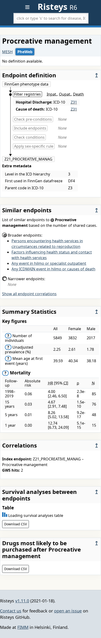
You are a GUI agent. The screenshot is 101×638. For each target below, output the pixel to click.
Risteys (57, 6)
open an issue (68, 611)
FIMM (22, 627)
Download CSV (15, 524)
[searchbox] (51, 18)
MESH (7, 51)
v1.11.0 (22, 601)
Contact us (10, 611)
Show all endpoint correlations (29, 293)
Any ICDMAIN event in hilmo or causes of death (53, 269)
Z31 (74, 102)
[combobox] (51, 18)
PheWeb (24, 51)
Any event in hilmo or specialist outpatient (49, 263)
